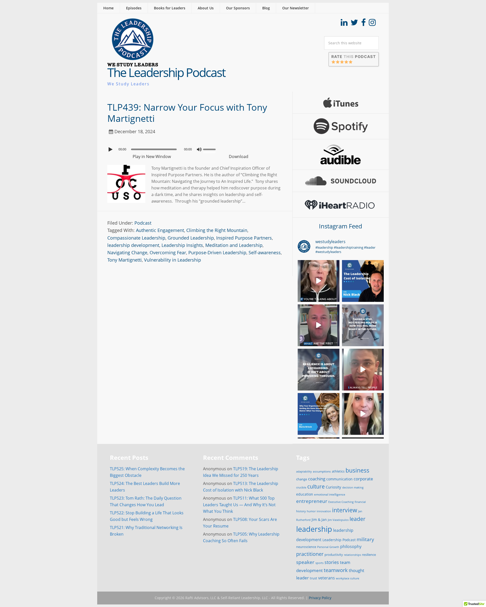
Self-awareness (265, 252)
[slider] (210, 149)
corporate (363, 479)
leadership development (133, 245)
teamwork (336, 570)
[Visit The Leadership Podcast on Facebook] (363, 24)
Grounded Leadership (191, 238)
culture (316, 486)
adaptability (304, 471)
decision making (352, 487)
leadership (314, 529)
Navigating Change (127, 252)
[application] (194, 148)
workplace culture (347, 578)
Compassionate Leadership (136, 238)
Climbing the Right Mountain (216, 230)
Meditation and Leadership (233, 245)
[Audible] (341, 154)
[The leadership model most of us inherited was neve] (318, 414)
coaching (316, 479)
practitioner (309, 554)
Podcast (142, 223)
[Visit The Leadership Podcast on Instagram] (372, 24)
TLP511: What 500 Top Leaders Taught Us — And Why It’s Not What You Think (239, 504)
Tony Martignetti (124, 260)
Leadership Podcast (339, 539)
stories (332, 562)
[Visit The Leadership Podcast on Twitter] (354, 24)
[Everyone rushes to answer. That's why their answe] (363, 369)
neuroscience (306, 547)
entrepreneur (311, 501)
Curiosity (333, 486)
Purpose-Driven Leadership (217, 252)
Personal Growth (328, 547)
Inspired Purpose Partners (244, 238)
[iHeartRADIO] (341, 204)
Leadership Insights (182, 245)
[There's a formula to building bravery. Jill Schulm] (363, 414)
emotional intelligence (329, 494)
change (301, 479)
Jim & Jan (319, 519)
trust (313, 578)
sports (319, 563)
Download (238, 156)
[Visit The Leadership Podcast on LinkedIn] (344, 24)
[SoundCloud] (341, 181)
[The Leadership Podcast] (132, 63)
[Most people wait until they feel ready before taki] (363, 325)
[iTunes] (341, 102)
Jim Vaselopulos (338, 520)
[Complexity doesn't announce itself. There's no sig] (318, 325)
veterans (326, 578)
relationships (352, 555)
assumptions (322, 471)
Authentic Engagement (160, 230)
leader (358, 518)
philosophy (350, 546)
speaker (305, 562)
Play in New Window (152, 156)
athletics (338, 471)
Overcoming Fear (168, 252)
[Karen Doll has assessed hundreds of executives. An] (318, 281)
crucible (301, 487)
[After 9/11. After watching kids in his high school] (363, 281)
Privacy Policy (320, 597)
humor (311, 511)
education (304, 494)
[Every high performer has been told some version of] (318, 369)
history (301, 511)
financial (360, 502)
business (357, 470)
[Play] (111, 149)
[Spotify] (341, 126)
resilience (369, 554)
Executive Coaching (341, 502)
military (365, 539)
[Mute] (199, 149)
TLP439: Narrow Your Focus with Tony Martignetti (187, 112)
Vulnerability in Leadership (172, 260)
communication (339, 479)
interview (344, 510)
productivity (334, 554)
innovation (324, 511)
